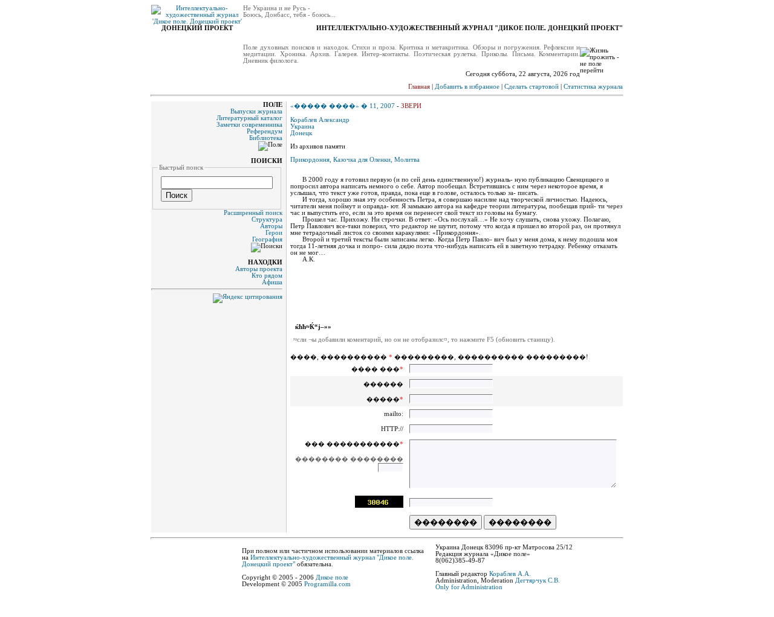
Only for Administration (468, 587)
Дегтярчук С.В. (537, 580)
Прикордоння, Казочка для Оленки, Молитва (355, 159)
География (267, 239)
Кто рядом (267, 275)
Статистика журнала (593, 86)
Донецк (301, 133)
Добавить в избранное (467, 86)
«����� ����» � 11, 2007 (342, 106)
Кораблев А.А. (510, 574)
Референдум (264, 131)
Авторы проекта (258, 269)
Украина (302, 126)
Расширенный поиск (253, 212)
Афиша (272, 282)
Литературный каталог (249, 118)
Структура (267, 219)
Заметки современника (249, 124)
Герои (273, 232)
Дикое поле (332, 577)
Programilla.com (327, 584)
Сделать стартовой (531, 86)
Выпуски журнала (256, 111)
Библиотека (265, 138)
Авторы (271, 226)
